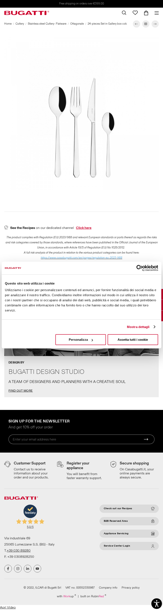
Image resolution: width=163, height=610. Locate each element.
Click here (83, 228)
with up (66, 596)
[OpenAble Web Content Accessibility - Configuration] (156, 603)
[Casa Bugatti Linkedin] (27, 568)
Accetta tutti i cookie (133, 339)
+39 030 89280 (19, 550)
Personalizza (78, 339)
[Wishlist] (135, 13)
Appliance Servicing (116, 533)
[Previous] (136, 24)
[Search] (124, 13)
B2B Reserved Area (116, 521)
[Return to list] (145, 24)
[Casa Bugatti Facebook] (8, 568)
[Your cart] (146, 13)
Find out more (20, 391)
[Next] (155, 24)
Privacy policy (131, 587)
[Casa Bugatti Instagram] (18, 568)
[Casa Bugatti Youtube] (37, 568)
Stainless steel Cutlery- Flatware (47, 23)
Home (8, 23)
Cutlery (19, 23)
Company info (108, 587)
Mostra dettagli (138, 327)
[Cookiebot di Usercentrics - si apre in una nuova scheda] (139, 268)
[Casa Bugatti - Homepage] (26, 13)
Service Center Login (117, 545)
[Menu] (155, 13)
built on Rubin (93, 596)
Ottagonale (77, 23)
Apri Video (8, 607)
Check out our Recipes (118, 508)
